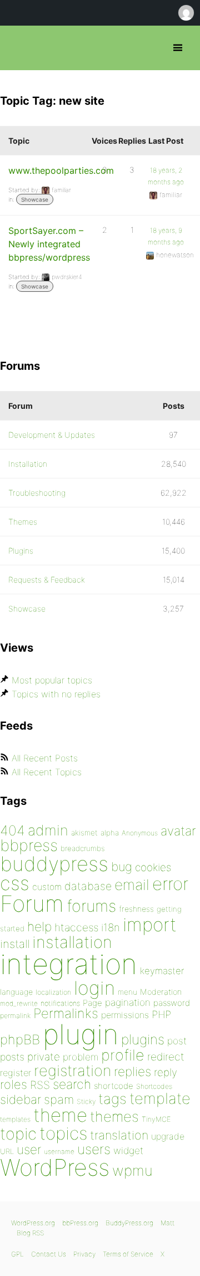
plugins (142, 1039)
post (177, 1041)
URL (7, 1151)
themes (114, 1116)
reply (165, 1072)
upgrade (167, 1136)
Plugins (20, 550)
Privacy (84, 1254)
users (94, 1149)
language (16, 991)
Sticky (86, 1101)
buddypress (54, 864)
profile (122, 1055)
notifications (60, 1003)
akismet (84, 832)
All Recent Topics (47, 772)
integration (68, 964)
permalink (15, 1015)
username (59, 1151)
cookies (153, 867)
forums (91, 906)
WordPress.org (33, 1223)
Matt (167, 1223)
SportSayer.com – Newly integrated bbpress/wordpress (49, 244)
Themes (22, 521)
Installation (27, 463)
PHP (161, 1014)
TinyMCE (156, 1119)
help (39, 927)
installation (72, 942)
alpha (110, 832)
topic (18, 1133)
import (150, 924)
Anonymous (140, 833)
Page (92, 1003)
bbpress (29, 845)
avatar (178, 831)
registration (72, 1071)
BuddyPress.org (129, 1223)
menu (127, 991)
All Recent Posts (45, 758)
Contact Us (48, 1254)
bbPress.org (18, 48)
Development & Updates (51, 434)
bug (121, 866)
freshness (136, 908)
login (94, 987)
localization (53, 992)
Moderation (161, 991)
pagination (128, 1002)
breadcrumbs (83, 848)
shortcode (113, 1086)
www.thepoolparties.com (61, 170)
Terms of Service (128, 1254)
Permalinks (65, 1013)
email (131, 884)
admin (48, 830)
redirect (165, 1056)
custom (47, 887)
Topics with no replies (56, 694)
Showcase (34, 199)
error (170, 883)
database (88, 886)
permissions (125, 1014)
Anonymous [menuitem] (185, 13)
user (29, 1149)
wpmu (132, 1170)
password (171, 1003)
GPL (17, 1254)
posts (12, 1057)
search (72, 1084)
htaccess (76, 927)
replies (132, 1071)
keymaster (162, 970)
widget (128, 1150)
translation (119, 1135)
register (15, 1072)
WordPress (54, 1167)
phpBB (20, 1039)
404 (12, 830)
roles (13, 1084)
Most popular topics (52, 680)
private (43, 1056)
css (14, 883)
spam (59, 1099)
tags (112, 1098)
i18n (110, 927)
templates (15, 1119)
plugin (80, 1034)
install (14, 944)
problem (80, 1057)
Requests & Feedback (46, 579)
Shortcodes (154, 1086)
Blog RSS (30, 1233)
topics (63, 1133)
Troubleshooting (37, 492)
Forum (32, 903)
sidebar (20, 1099)
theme (60, 1115)
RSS (40, 1085)
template (160, 1098)
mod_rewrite (19, 1003)
